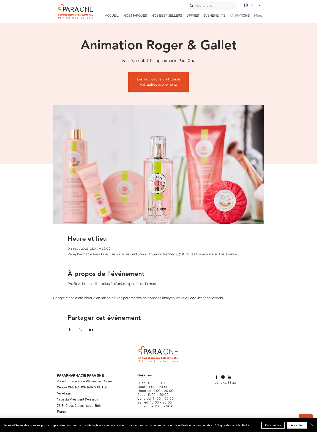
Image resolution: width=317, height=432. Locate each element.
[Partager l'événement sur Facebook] (70, 329)
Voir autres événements (158, 84)
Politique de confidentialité (231, 425)
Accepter (297, 425)
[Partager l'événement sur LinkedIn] (91, 329)
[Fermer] (311, 425)
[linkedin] (229, 377)
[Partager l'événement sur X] (80, 329)
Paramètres (273, 425)
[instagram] (223, 377)
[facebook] (216, 377)
